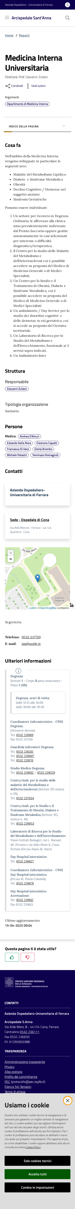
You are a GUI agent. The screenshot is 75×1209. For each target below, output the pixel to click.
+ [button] (10, 552)
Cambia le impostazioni (37, 1187)
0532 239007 (25, 756)
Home (9, 35)
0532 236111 (29, 1031)
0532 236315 (24, 752)
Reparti (24, 35)
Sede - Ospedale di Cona (29, 520)
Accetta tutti (38, 1174)
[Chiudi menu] (60, 8)
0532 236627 (25, 861)
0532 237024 (25, 798)
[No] (28, 957)
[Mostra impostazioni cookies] (71, 605)
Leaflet (32, 607)
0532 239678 (25, 883)
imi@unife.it (31, 644)
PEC (7, 1081)
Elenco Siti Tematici (18, 1086)
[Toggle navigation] (7, 17)
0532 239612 (24, 900)
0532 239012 (25, 773)
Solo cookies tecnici (37, 1160)
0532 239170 (24, 760)
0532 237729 (31, 637)
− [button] (10, 559)
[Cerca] (67, 17)
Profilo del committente (21, 1076)
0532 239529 (46, 773)
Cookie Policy (33, 1147)
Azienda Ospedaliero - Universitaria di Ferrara (29, 5)
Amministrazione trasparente (25, 1061)
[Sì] (12, 957)
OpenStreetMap (48, 607)
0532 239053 (25, 823)
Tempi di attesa (15, 1091)
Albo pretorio (13, 1071)
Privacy (10, 1066)
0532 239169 (24, 735)
